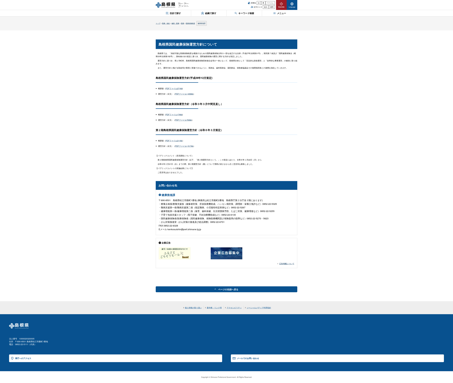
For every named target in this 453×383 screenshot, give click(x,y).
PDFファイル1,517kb (184, 146)
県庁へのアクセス (23, 358)
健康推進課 (201, 23)
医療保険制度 (190, 23)
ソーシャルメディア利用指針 (259, 307)
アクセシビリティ (234, 307)
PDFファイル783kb (183, 120)
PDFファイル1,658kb (184, 94)
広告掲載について (286, 263)
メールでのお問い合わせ (248, 358)
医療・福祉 (166, 23)
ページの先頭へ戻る (228, 289)
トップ (158, 23)
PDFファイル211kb (174, 140)
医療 (182, 23)
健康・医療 (175, 23)
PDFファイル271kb (174, 88)
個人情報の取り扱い (193, 307)
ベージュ (270, 3)
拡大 (265, 7)
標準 (272, 7)
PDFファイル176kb (174, 114)
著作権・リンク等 (214, 307)
